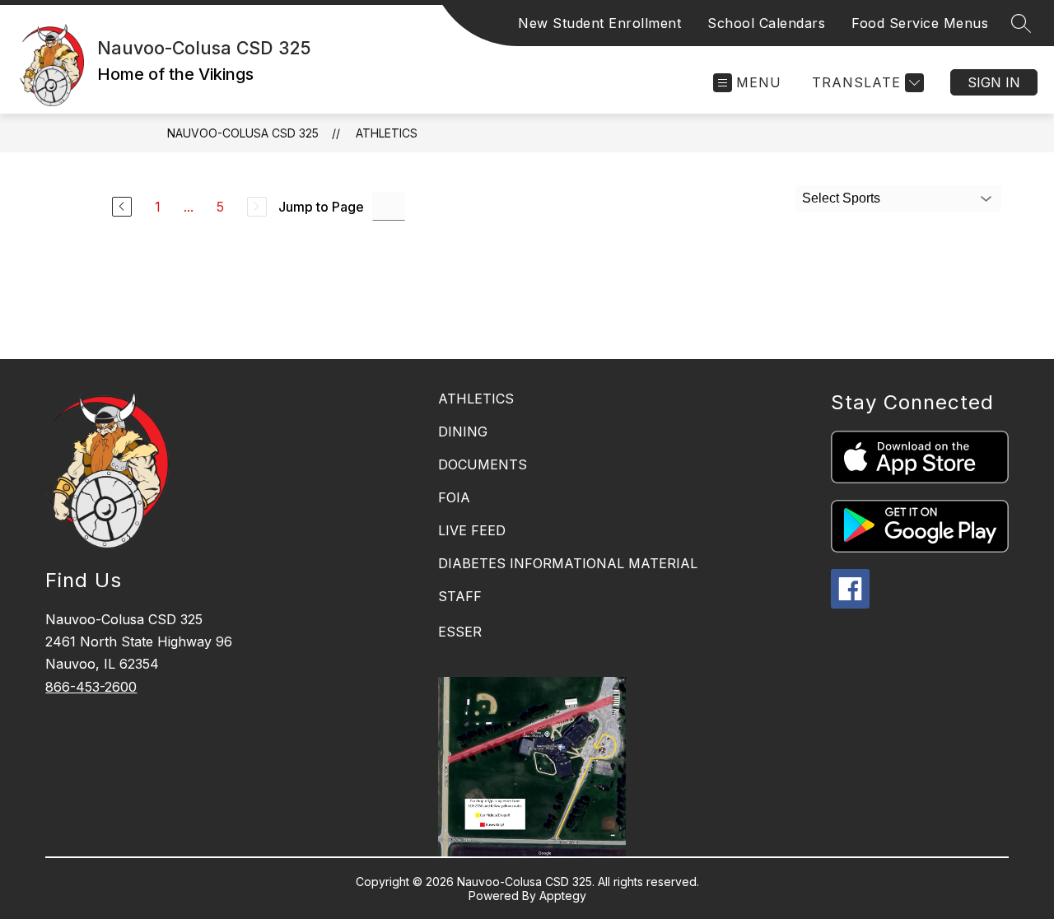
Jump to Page (321, 206)
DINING (462, 431)
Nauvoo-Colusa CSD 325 (243, 133)
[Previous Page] (122, 207)
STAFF (460, 596)
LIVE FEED (472, 530)
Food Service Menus (919, 23)
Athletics (386, 133)
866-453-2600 (91, 687)
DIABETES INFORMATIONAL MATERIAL (567, 563)
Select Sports (841, 198)
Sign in (994, 82)
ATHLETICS (476, 398)
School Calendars (766, 23)
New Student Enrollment (599, 23)
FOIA (454, 497)
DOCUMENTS (482, 464)
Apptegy (562, 896)
